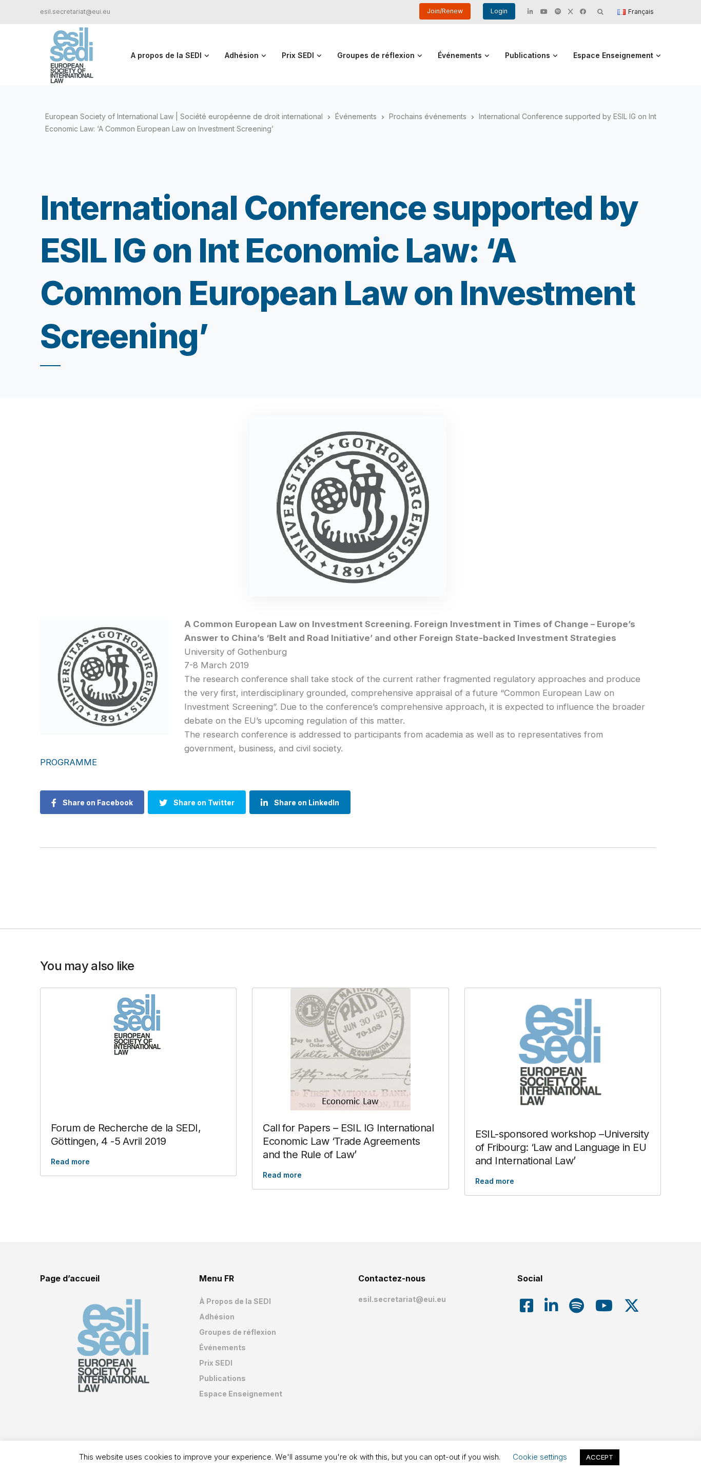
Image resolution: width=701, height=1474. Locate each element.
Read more (70, 1161)
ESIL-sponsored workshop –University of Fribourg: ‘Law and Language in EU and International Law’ (562, 1147)
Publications (527, 55)
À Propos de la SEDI (235, 1301)
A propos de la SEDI (166, 55)
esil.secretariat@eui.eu (75, 11)
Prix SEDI (298, 55)
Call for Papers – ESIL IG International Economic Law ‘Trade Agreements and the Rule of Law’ (348, 1141)
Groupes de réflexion (376, 55)
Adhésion (242, 55)
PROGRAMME (70, 762)
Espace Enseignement (613, 55)
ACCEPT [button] (599, 1457)
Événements (460, 55)
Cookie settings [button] (540, 1457)
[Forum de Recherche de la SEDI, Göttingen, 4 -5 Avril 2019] (138, 1025)
